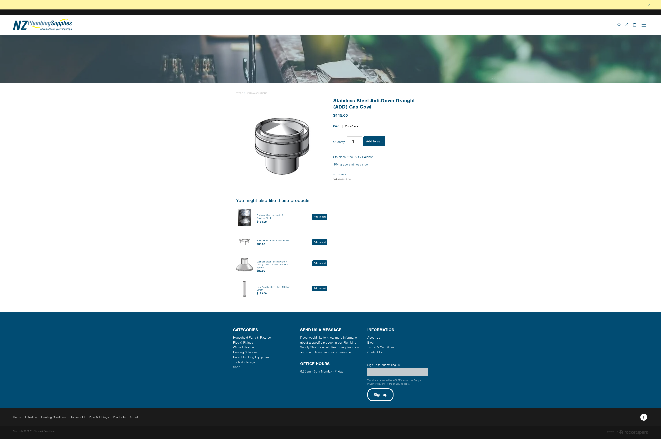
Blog (370, 342)
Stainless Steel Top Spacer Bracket (273, 240)
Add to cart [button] (374, 141)
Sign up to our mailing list (383, 365)
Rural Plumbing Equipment (251, 357)
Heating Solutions (256, 93)
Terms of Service (394, 384)
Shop (236, 367)
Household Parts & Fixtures (252, 337)
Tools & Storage (244, 362)
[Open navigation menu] (644, 24)
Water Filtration (243, 347)
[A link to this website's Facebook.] (643, 417)
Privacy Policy (374, 384)
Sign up (380, 394)
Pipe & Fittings (243, 342)
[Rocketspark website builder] (627, 433)
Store (239, 93)
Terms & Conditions (381, 347)
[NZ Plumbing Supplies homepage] (251, 24)
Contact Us (375, 352)
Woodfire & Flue (344, 179)
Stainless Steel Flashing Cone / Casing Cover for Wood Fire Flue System (272, 265)
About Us (373, 337)
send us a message (337, 352)
